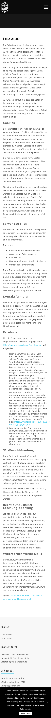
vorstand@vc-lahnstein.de (14, 661)
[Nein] (47, 702)
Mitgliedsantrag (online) (13, 678)
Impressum (6, 638)
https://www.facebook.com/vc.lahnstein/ (22, 345)
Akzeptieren (25, 713)
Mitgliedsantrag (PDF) (14, 682)
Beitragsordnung (11, 685)
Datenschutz (7, 634)
